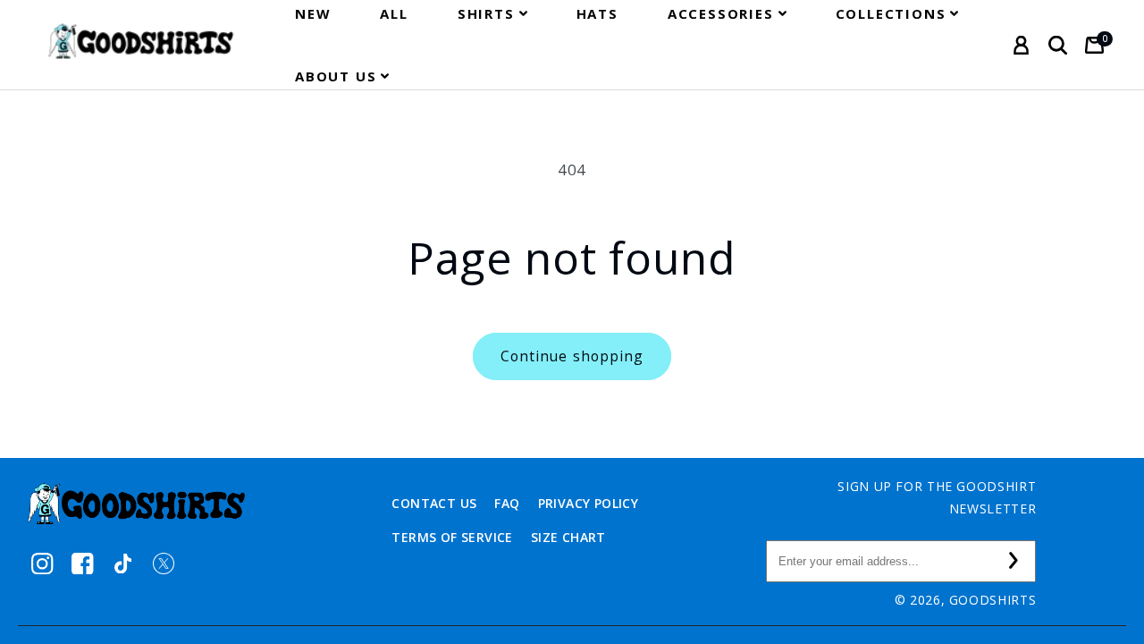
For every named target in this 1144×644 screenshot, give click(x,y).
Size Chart (568, 537)
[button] (492, 14)
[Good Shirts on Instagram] (42, 563)
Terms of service (451, 537)
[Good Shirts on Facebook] (82, 563)
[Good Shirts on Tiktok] (123, 563)
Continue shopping (572, 356)
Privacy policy (588, 503)
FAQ (506, 503)
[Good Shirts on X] (163, 563)
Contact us (433, 503)
